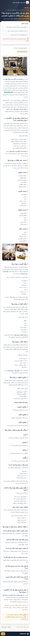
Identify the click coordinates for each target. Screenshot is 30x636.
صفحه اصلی (26, 7)
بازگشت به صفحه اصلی (6, 627)
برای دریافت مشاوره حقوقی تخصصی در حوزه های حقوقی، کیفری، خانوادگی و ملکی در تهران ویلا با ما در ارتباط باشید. (15, 607)
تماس (3, 633)
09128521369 (9, 92)
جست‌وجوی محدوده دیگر (22, 51)
